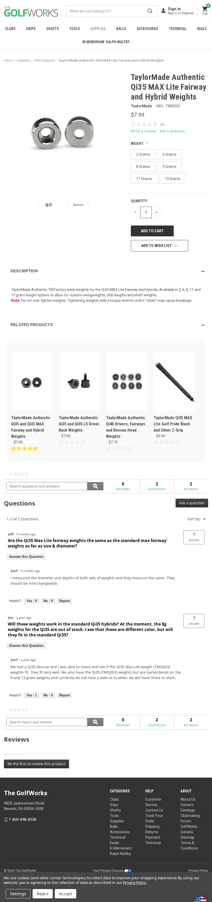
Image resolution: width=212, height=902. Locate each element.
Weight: (138, 143)
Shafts (52, 29)
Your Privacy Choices (108, 871)
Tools (74, 29)
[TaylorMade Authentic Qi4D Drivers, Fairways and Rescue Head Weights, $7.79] (127, 381)
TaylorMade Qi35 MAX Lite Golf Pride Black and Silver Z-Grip (173, 424)
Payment (152, 837)
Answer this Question (26, 557)
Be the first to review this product (38, 764)
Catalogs (187, 810)
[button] (106, 271)
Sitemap (187, 837)
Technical (177, 29)
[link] (18, 474)
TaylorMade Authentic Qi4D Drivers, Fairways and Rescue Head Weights (125, 427)
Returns (151, 832)
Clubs (10, 29)
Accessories (147, 29)
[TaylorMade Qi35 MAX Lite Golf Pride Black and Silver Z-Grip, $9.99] (175, 381)
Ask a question (172, 131)
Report (64, 601)
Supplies (98, 29)
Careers (186, 805)
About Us (187, 799)
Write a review (143, 131)
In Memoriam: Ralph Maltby (106, 42)
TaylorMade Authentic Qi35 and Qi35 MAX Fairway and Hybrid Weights (30, 427)
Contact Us (154, 810)
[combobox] (111, 11)
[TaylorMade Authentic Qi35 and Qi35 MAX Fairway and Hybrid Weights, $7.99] (32, 381)
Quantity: (139, 201)
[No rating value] (145, 124)
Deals (202, 29)
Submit (150, 11)
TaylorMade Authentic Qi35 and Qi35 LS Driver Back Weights (79, 424)
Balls (121, 29)
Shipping (152, 826)
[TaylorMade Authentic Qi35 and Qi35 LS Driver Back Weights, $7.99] (80, 381)
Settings (18, 894)
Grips (31, 29)
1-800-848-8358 (22, 819)
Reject (43, 894)
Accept (65, 894)
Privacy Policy (198, 871)
